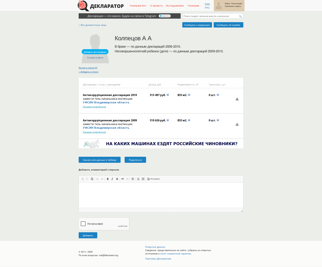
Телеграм (193, 5)
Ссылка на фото (95, 57)
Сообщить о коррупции (197, 25)
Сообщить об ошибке (228, 25)
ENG (207, 4)
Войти (227, 3)
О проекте (156, 5)
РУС (207, 7)
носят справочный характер (175, 253)
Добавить (88, 235)
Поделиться (135, 159)
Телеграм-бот (138, 5)
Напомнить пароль (233, 6)
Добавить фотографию (95, 52)
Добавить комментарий (99, 169)
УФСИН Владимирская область (106, 102)
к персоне (113, 169)
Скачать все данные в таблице (99, 159)
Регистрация (236, 3)
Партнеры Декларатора (158, 258)
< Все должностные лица (92, 25)
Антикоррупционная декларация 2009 (110, 120)
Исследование (175, 5)
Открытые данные (155, 246)
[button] (82, 179)
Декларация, (90, 84)
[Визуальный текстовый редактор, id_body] (161, 195)
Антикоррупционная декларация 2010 (110, 95)
